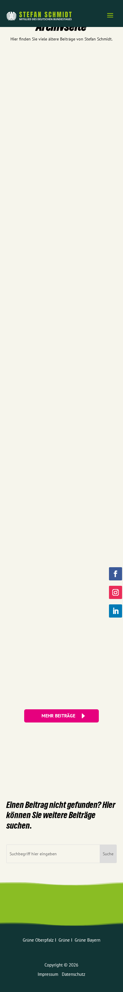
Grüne (65, 940)
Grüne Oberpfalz (39, 940)
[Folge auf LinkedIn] (115, 611)
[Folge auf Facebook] (115, 573)
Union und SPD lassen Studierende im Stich (48, 657)
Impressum (50, 974)
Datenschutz (73, 974)
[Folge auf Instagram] (115, 592)
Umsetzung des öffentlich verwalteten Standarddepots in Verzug (61, 593)
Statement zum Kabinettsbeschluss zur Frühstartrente (59, 69)
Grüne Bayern (87, 940)
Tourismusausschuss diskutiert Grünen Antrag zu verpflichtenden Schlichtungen (54, 460)
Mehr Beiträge (58, 716)
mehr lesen (22, 99)
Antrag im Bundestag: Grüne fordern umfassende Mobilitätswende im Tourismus (53, 326)
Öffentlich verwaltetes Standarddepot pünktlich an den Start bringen (59, 393)
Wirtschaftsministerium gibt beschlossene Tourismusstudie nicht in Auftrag (49, 526)
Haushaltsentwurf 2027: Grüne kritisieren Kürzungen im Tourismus (59, 193)
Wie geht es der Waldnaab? (35, 130)
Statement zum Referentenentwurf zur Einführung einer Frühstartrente (59, 260)
